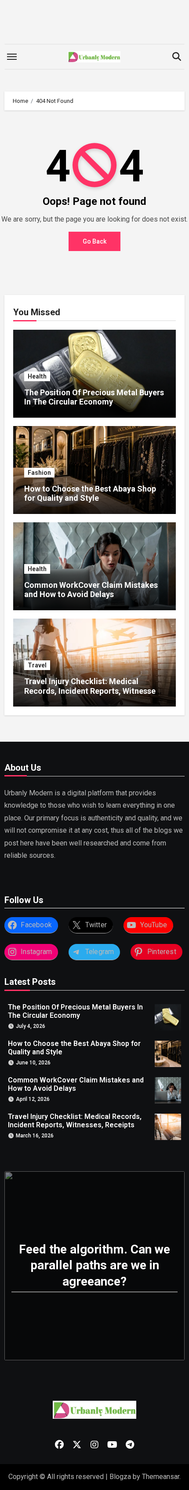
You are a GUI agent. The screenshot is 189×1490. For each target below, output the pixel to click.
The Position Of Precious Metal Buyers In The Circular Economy (94, 397)
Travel (37, 665)
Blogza (120, 1476)
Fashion (39, 472)
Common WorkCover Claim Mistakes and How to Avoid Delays (91, 589)
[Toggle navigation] (12, 56)
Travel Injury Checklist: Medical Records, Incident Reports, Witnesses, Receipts (93, 691)
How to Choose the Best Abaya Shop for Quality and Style (90, 493)
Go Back (94, 241)
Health (37, 376)
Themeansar (160, 1476)
